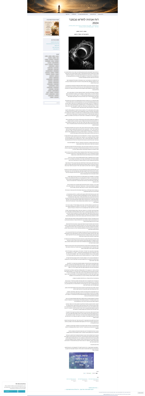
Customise (21, 391)
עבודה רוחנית (50, 87)
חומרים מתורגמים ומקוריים (83, 14)
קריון (47, 92)
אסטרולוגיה (84, 25)
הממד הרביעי (56, 67)
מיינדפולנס (50, 80)
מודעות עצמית (49, 79)
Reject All (14, 391)
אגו (57, 57)
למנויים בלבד (56, 79)
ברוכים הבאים (100, 14)
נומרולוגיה (70, 25)
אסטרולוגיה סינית (55, 62)
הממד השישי (56, 69)
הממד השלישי (50, 69)
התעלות (74, 25)
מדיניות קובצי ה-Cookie (106, 394)
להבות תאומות (56, 77)
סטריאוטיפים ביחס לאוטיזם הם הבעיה (52, 43)
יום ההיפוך (48, 74)
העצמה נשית (56, 70)
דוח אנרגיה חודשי (79, 25)
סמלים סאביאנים (52, 85)
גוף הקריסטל (56, 64)
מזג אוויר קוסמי (56, 80)
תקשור (52, 97)
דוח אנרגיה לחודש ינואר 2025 (71, 379)
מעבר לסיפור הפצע (56, 47)
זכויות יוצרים (47, 72)
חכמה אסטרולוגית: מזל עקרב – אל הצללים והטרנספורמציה (78, 389)
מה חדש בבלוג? (93, 14)
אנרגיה (87, 25)
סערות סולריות (56, 87)
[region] (14, 388)
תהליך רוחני (97, 26)
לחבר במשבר (57, 45)
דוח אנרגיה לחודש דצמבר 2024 (93, 379)
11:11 (57, 56)
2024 (89, 25)
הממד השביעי (50, 67)
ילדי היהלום (51, 75)
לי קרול (51, 77)
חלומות (57, 74)
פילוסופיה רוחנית (55, 90)
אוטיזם (54, 57)
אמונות (47, 59)
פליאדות (50, 90)
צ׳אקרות (51, 92)
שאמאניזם (56, 95)
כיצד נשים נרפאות (94, 387)
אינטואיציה (51, 59)
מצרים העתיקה (56, 82)
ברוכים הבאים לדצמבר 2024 (82, 379)
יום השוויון (56, 75)
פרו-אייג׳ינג (56, 92)
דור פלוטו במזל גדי (56, 49)
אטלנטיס (50, 57)
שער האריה (56, 97)
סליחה (57, 85)
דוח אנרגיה (84, 26)
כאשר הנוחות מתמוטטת (55, 42)
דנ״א (46, 64)
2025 (50, 56)
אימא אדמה (56, 59)
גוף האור (49, 62)
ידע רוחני (52, 74)
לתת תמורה (74, 14)
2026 (46, 56)
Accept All (7, 391)
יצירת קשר (67, 14)
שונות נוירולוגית (51, 95)
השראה (57, 72)
